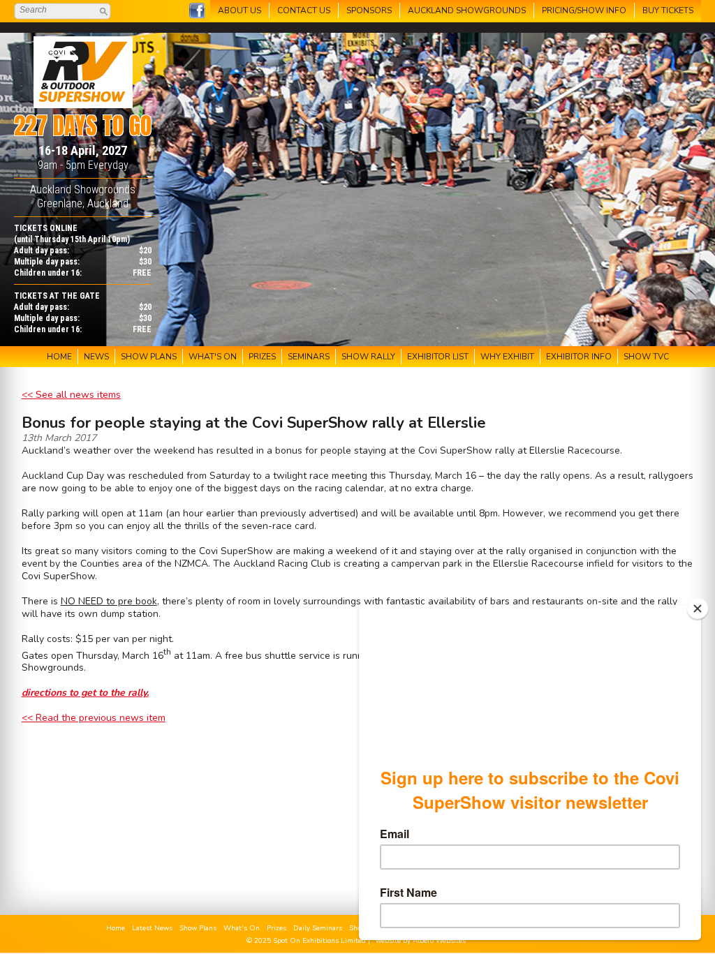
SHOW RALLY (368, 356)
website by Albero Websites (421, 941)
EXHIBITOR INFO (579, 356)
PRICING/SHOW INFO (584, 10)
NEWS (96, 356)
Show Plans (197, 928)
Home (115, 928)
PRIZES (262, 356)
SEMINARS (309, 356)
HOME (59, 356)
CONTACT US (303, 10)
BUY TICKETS (667, 10)
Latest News (152, 928)
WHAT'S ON (213, 356)
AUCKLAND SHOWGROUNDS (467, 10)
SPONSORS (369, 10)
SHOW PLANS (149, 356)
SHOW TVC (646, 356)
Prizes (276, 928)
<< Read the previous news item (93, 717)
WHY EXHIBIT (507, 356)
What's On (241, 928)
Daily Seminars (317, 928)
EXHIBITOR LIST (438, 356)
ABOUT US (239, 10)
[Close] (697, 608)
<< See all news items (71, 394)
